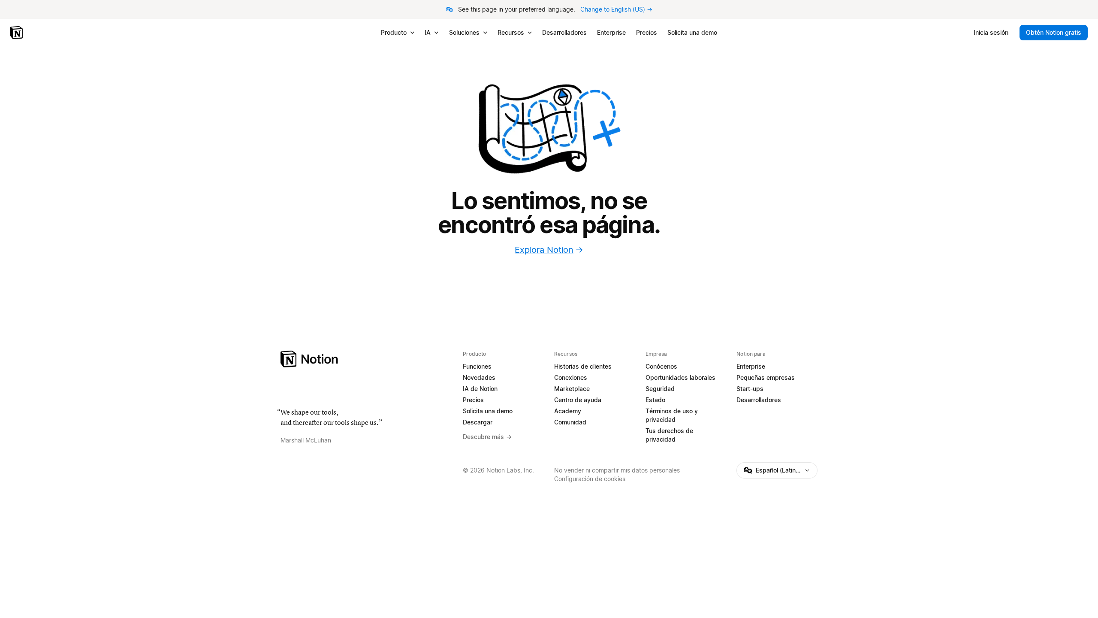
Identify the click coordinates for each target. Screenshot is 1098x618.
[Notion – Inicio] (17, 32)
